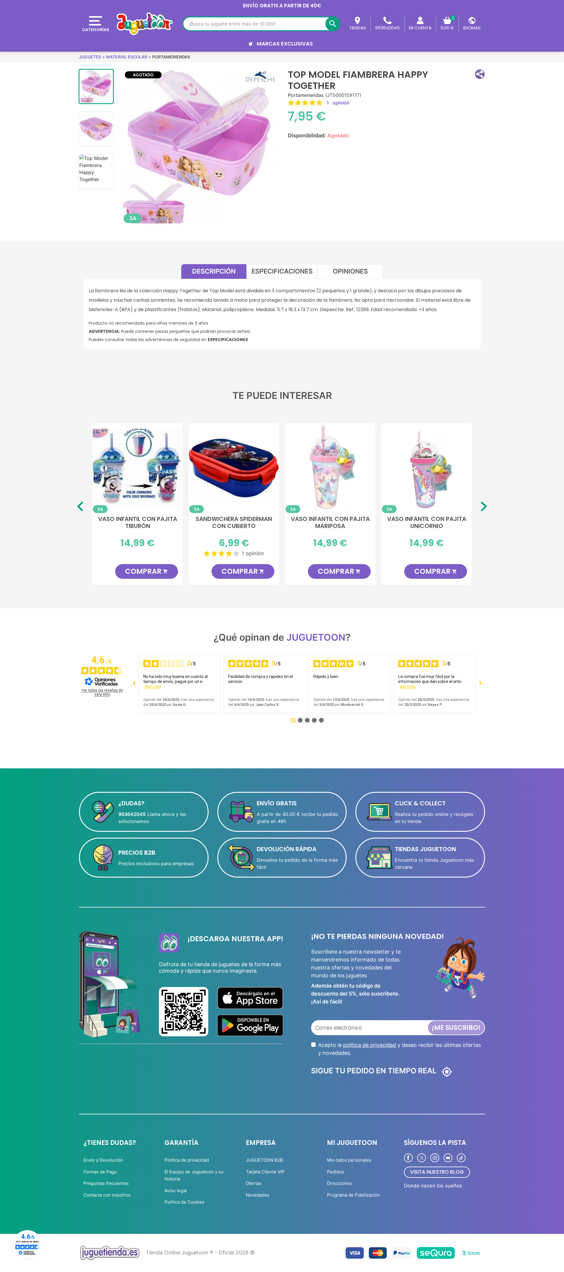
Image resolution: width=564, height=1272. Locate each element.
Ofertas (253, 1183)
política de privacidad (369, 1045)
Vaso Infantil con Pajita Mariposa (114, 522)
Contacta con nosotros (106, 1195)
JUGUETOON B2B (264, 1160)
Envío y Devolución (103, 1160)
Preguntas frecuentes (106, 1183)
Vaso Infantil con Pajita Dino (306, 522)
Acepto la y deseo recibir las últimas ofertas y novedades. (399, 1049)
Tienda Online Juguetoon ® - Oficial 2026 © (200, 1252)
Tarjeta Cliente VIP (265, 1172)
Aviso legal (175, 1190)
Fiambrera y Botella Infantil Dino (403, 522)
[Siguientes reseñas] (480, 683)
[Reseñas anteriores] (134, 683)
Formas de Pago (100, 1172)
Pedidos (335, 1172)
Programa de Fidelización (353, 1195)
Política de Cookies (184, 1202)
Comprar (123, 571)
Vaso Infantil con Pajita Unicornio (210, 522)
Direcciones (339, 1183)
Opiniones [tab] (350, 271)
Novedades (257, 1195)
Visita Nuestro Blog (437, 1171)
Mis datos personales (349, 1160)
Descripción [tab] (214, 271)
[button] (480, 74)
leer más (153, 686)
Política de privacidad (186, 1160)
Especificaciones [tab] (282, 271)
